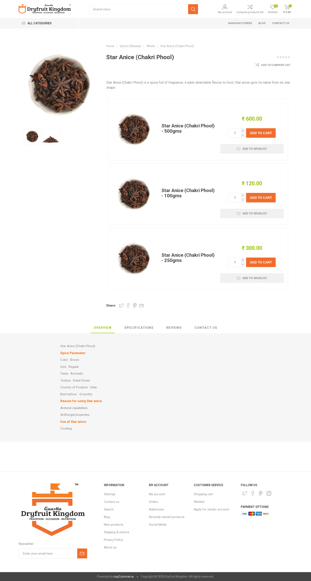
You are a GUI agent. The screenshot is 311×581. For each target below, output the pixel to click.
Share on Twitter (121, 305)
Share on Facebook (128, 305)
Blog (107, 517)
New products (113, 524)
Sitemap (109, 494)
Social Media (158, 524)
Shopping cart (203, 494)
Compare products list (250, 12)
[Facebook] (252, 493)
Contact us (111, 502)
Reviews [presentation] (174, 328)
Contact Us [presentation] (205, 328)
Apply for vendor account (211, 509)
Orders (153, 502)
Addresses (156, 509)
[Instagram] (269, 493)
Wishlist (199, 502)
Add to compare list (275, 65)
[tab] (103, 328)
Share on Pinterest (135, 305)
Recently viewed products (166, 517)
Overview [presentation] (103, 328)
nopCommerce (124, 576)
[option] (32, 136)
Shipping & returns (116, 532)
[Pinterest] (260, 493)
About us (110, 547)
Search (109, 509)
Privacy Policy (113, 540)
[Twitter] (244, 493)
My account (225, 12)
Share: (111, 305)
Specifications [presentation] (139, 328)
